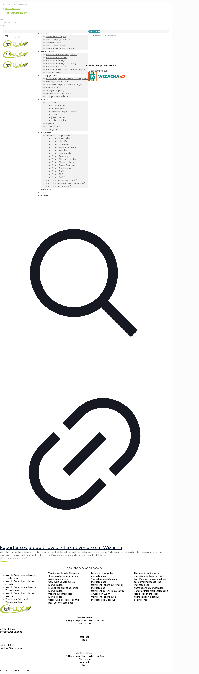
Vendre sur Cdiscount (16, 599)
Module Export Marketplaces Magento (20, 595)
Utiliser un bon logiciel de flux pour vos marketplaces (63, 601)
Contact (84, 637)
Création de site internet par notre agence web (63, 577)
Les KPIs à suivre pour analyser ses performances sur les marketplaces (150, 581)
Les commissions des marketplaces (102, 574)
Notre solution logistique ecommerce (146, 598)
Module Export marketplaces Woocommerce (20, 589)
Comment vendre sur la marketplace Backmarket (148, 574)
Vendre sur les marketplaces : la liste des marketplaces (151, 592)
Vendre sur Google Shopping (63, 573)
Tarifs (3, 19)
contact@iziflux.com (16, 12)
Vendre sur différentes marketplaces (60, 595)
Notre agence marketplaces (149, 587)
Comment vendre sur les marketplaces (61, 583)
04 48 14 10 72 (12, 8)
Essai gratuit (94, 31)
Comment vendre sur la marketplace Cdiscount (103, 598)
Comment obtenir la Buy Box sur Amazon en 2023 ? (108, 592)
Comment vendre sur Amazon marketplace (107, 586)
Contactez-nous (9, 22)
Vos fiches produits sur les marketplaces (105, 580)
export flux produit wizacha (102, 65)
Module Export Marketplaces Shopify (20, 583)
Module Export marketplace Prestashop (20, 577)
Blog (2, 25)
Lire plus (4, 561)
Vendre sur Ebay (14, 602)
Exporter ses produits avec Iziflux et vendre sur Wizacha (61, 547)
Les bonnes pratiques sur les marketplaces (63, 589)
